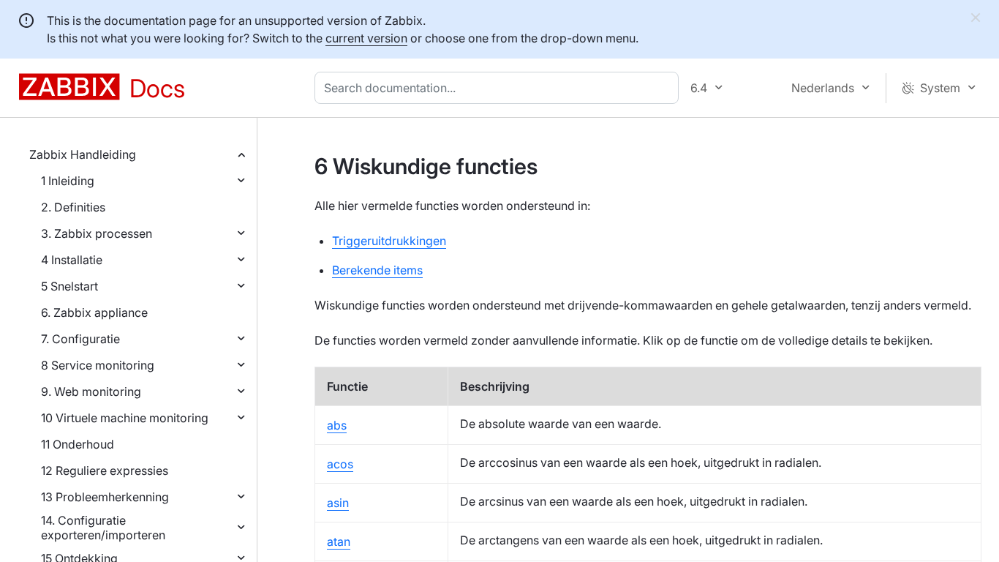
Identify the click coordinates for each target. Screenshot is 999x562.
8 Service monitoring (97, 365)
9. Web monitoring (91, 391)
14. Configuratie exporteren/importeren (103, 527)
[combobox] (499, 88)
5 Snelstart (69, 286)
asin (338, 502)
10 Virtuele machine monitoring (124, 418)
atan (338, 541)
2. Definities (73, 207)
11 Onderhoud (77, 444)
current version (366, 38)
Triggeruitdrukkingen (389, 240)
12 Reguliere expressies (104, 470)
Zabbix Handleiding (82, 154)
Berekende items (377, 270)
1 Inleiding (67, 180)
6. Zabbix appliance (94, 312)
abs (337, 425)
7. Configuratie (80, 338)
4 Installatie (71, 259)
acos (340, 464)
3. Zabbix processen (96, 233)
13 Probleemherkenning (105, 497)
